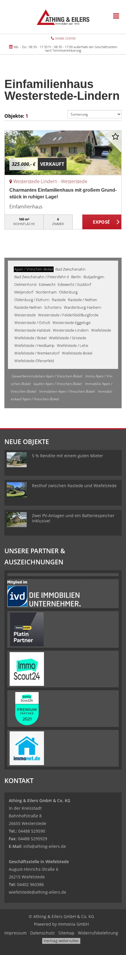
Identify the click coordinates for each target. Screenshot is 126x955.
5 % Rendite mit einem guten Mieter (67, 455)
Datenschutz (42, 933)
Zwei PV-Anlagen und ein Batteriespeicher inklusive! (73, 518)
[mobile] (116, 16)
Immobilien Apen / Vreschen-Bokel (67, 391)
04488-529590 (65, 38)
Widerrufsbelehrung (98, 933)
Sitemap (66, 933)
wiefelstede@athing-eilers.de (37, 892)
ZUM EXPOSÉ (102, 222)
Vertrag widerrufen (61, 940)
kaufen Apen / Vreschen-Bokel (58, 383)
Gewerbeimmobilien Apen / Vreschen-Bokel (47, 376)
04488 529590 (31, 831)
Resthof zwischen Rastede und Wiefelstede (74, 485)
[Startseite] (63, 17)
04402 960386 (30, 884)
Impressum (15, 933)
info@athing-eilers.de (44, 846)
